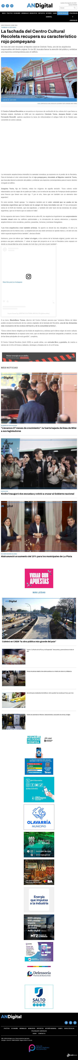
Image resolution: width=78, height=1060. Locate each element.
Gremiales (25, 13)
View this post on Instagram (12, 282)
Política (10, 13)
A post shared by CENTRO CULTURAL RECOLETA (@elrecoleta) (28, 313)
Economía (17, 13)
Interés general (49, 15)
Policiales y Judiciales (73, 17)
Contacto (41, 1033)
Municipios (33, 13)
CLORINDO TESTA (61, 103)
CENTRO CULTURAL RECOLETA (48, 103)
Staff (35, 1033)
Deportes (41, 13)
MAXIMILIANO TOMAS (71, 103)
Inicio (4, 13)
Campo (55, 13)
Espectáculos (63, 13)
